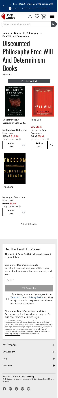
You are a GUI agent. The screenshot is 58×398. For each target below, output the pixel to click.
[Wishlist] (36, 16)
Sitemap (30, 376)
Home (5, 33)
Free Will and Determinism (15, 36)
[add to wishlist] (23, 145)
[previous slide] (3, 6)
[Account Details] (29, 16)
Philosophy (32, 33)
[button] (33, 4)
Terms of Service (45, 331)
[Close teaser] (10, 8)
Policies (6, 376)
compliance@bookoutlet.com (12, 335)
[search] (54, 24)
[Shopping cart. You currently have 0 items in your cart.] (43, 16)
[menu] (52, 16)
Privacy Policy (34, 331)
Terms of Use (18, 376)
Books (17, 33)
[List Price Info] (19, 139)
